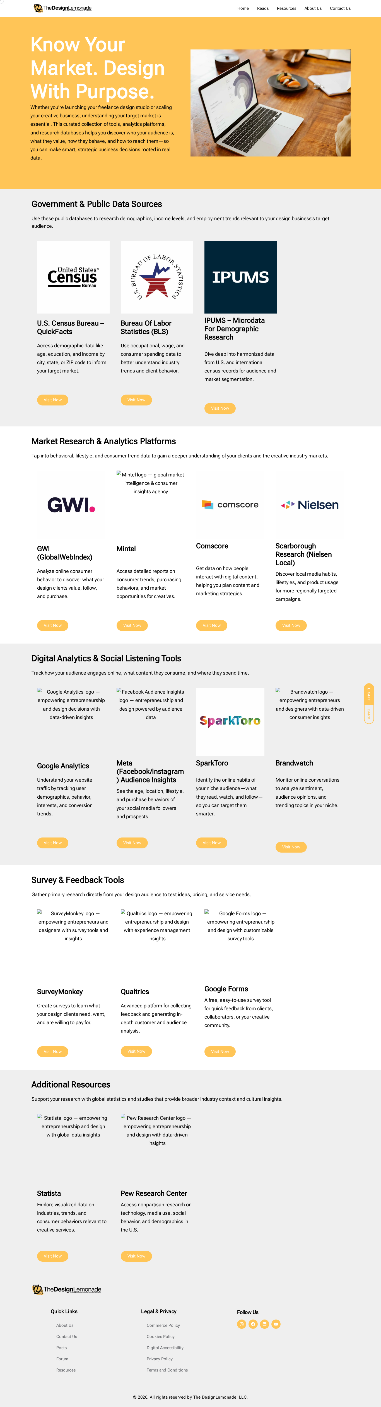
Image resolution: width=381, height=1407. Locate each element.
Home (243, 8)
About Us (313, 8)
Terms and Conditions (167, 1370)
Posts (61, 1347)
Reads (263, 8)
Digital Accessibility (165, 1347)
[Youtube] (276, 1324)
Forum (62, 1358)
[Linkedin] (264, 1324)
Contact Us (340, 8)
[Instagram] (241, 1324)
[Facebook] (253, 1324)
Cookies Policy (161, 1336)
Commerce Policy (163, 1325)
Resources (286, 8)
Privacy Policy (160, 1358)
